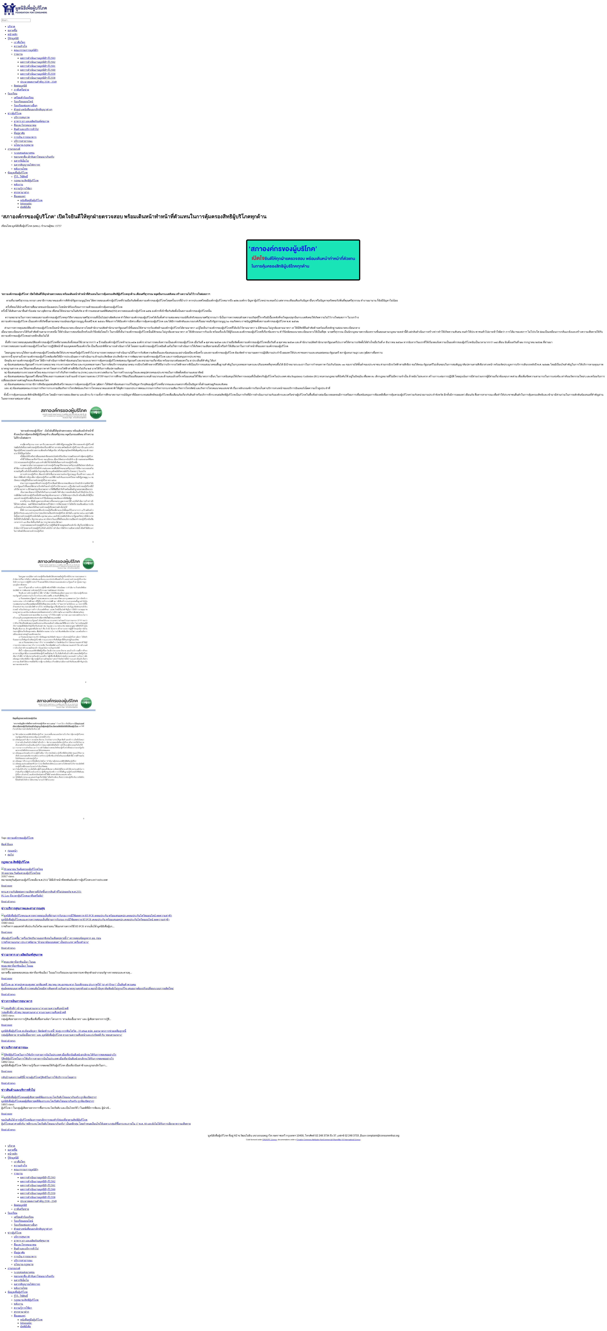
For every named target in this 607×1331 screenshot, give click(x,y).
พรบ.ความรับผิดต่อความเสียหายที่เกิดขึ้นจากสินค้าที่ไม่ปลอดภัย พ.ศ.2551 (41, 891)
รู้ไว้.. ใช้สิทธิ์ (21, 176)
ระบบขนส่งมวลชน (24, 153)
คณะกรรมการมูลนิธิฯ (26, 50)
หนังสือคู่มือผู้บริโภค (31, 200)
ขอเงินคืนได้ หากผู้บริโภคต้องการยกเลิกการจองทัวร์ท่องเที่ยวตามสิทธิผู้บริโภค (44, 1119)
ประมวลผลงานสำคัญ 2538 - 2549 (38, 81)
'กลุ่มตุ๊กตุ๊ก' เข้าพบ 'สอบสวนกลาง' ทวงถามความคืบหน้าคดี (33, 1012)
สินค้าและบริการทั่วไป (26, 129)
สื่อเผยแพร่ (19, 196)
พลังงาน (18, 184)
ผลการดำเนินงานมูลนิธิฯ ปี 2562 (37, 62)
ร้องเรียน (12, 93)
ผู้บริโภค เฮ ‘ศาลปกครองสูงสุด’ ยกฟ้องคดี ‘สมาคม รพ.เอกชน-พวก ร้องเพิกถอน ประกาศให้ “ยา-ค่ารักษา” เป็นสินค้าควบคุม (68, 984)
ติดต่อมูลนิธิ (20, 85)
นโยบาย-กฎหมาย (23, 145)
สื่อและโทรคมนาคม (25, 125)
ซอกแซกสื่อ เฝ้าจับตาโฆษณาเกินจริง (34, 157)
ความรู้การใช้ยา (23, 188)
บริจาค (11, 26)
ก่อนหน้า (12, 850)
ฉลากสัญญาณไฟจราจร (27, 164)
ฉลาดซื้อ (12, 30)
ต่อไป (11, 854)
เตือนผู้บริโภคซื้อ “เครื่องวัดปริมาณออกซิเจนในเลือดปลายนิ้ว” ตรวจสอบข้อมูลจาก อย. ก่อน (51, 938)
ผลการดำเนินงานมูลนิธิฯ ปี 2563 (37, 58)
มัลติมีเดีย (25, 207)
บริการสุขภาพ (22, 117)
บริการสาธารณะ (23, 141)
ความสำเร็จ (20, 46)
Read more (6, 885)
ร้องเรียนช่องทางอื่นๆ (25, 105)
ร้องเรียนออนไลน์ (23, 101)
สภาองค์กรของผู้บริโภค (20, 837)
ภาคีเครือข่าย (21, 89)
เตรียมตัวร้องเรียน (24, 97)
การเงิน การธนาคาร (25, 137)
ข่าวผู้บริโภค (14, 113)
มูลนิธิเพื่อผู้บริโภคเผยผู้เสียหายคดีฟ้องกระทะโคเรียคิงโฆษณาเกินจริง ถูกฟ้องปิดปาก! (47, 1101)
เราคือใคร (19, 42)
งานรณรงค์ (14, 149)
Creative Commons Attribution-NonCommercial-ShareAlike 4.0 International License (328, 1140)
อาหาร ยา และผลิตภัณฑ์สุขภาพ (31, 121)
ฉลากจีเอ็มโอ (21, 160)
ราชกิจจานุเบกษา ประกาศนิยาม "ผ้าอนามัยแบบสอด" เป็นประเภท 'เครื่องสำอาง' (45, 942)
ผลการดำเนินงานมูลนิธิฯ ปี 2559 (37, 74)
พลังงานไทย (20, 168)
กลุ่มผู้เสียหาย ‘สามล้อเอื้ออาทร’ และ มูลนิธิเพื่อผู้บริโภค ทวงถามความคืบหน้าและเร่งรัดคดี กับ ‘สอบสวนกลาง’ (61, 1035)
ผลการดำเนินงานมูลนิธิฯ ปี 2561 (37, 66)
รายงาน (18, 54)
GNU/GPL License (269, 1140)
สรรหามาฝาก (21, 192)
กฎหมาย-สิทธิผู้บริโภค (26, 180)
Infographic (26, 203)
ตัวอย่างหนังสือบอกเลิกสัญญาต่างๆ (33, 109)
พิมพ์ (4, 844)
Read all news (8, 901)
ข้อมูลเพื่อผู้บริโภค (18, 172)
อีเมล (10, 844)
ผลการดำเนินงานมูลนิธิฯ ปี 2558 (37, 77)
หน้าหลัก (12, 34)
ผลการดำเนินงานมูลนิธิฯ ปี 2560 (37, 70)
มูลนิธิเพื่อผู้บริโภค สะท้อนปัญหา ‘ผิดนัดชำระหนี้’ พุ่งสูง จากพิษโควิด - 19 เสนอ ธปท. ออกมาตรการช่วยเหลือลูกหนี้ (63, 1031)
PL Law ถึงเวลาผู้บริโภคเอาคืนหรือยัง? (22, 895)
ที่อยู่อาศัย (19, 133)
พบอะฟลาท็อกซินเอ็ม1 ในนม (17, 966)
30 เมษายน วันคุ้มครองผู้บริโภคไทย (20, 873)
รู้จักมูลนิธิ (13, 38)
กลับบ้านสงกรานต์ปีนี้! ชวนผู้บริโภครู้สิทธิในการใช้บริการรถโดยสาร (38, 1077)
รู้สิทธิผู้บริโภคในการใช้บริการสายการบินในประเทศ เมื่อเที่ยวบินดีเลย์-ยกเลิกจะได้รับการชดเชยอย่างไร (57, 1058)
